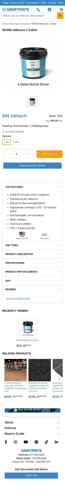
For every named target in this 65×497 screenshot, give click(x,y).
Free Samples (32, 3)
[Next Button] (59, 332)
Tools (60, 3)
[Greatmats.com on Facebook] (6, 442)
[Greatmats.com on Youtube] (26, 442)
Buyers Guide (17, 3)
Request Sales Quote (33, 165)
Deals (43, 3)
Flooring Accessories (20, 24)
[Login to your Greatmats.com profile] (49, 9)
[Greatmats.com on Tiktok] (46, 442)
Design (5, 3)
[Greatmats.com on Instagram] (15, 442)
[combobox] (32, 15)
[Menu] (4, 9)
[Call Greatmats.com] (38, 9)
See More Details (14, 131)
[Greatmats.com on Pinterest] (36, 442)
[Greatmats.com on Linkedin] (56, 442)
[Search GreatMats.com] (60, 15)
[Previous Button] (6, 332)
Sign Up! (31, 475)
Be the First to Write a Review (18, 298)
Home (5, 24)
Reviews (52, 3)
